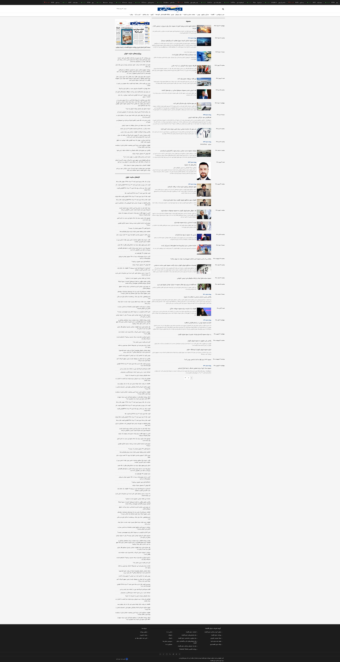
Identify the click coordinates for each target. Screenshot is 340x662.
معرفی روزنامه (143, 632)
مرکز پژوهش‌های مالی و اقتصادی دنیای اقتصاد (186, 642)
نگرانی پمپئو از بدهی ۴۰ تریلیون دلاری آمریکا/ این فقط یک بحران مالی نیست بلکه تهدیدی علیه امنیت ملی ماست (134, 136)
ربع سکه (334, 2)
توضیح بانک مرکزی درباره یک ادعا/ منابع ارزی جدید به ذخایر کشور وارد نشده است (133, 219)
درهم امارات (298, 2)
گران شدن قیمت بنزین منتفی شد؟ (141, 342)
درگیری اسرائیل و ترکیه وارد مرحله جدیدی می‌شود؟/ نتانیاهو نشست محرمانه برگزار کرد (133, 338)
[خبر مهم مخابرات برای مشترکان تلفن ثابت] (203, 106)
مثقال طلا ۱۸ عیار (196, 2)
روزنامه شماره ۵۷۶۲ (207, 142)
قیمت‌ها (157, 15)
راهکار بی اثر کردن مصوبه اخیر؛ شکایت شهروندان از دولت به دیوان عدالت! (191, 259)
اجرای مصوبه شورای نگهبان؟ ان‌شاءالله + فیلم (199, 350)
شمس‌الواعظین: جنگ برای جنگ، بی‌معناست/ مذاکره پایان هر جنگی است (133, 297)
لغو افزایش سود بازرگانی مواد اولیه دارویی (199, 117)
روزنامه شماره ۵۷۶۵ (207, 115)
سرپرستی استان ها (167, 641)
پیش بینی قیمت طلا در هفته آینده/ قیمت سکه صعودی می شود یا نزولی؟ (133, 84)
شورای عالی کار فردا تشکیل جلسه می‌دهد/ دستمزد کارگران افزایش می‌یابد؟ (134, 224)
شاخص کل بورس (260, 2)
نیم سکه (109, 2)
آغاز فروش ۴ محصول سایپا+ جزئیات (141, 154)
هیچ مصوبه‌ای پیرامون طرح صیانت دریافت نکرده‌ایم (182, 187)
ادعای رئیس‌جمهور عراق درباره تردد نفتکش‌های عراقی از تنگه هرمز (134, 245)
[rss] (170, 654)
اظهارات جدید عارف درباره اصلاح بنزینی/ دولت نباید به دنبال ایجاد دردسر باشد (134, 302)
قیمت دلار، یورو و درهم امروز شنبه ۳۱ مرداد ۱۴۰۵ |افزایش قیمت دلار (133, 185)
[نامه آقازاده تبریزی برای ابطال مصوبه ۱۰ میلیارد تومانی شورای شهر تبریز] (203, 287)
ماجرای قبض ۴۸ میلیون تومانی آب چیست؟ (139, 228)
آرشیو (151, 15)
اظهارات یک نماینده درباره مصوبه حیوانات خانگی (183, 309)
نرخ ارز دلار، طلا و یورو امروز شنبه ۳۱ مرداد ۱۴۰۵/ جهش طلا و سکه (133, 181)
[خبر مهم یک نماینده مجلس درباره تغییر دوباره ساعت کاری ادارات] (203, 133)
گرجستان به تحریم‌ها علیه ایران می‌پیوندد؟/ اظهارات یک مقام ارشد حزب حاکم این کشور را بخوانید (133, 269)
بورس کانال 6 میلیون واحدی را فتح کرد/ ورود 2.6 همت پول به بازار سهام (133, 456)
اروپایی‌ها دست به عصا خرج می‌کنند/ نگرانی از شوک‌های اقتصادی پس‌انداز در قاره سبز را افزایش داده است (134, 249)
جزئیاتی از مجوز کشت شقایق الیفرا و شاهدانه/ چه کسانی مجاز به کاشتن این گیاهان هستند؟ (134, 307)
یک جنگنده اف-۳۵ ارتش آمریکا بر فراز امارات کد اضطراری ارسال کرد (133, 112)
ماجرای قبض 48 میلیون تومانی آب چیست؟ (139, 449)
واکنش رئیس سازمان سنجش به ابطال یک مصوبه (197, 297)
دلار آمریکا (238, 2)
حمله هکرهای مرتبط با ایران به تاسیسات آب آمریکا (137, 375)
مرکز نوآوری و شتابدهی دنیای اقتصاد (187, 638)
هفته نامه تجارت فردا (216, 641)
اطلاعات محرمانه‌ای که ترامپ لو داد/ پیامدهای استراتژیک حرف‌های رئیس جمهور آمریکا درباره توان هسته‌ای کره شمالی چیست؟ (134, 292)
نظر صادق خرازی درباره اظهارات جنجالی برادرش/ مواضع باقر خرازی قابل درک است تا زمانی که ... (133, 328)
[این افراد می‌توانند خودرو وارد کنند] (203, 82)
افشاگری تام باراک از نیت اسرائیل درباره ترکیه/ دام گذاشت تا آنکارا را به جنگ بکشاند (133, 379)
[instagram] (179, 654)
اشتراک (170, 638)
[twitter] (176, 654)
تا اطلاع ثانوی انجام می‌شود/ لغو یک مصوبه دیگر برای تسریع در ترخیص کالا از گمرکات (174, 27)
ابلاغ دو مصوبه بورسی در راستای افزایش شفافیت (197, 323)
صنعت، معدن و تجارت (189, 15)
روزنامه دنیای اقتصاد (216, 635)
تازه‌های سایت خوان (133, 177)
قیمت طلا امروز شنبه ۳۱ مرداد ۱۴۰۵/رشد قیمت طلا (137, 193)
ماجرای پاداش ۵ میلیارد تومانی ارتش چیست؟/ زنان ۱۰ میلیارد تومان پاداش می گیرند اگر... (133, 316)
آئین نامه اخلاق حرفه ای (141, 638)
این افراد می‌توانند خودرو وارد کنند (186, 79)
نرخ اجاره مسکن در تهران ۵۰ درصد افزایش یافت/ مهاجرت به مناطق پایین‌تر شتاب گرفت (133, 141)
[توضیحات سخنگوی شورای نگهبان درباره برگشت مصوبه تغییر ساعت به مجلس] (203, 269)
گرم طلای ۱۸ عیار (219, 2)
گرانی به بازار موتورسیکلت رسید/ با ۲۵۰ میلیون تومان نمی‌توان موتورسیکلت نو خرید (134, 257)
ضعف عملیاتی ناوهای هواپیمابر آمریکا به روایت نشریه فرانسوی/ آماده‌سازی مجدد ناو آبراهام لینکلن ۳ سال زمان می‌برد (134, 351)
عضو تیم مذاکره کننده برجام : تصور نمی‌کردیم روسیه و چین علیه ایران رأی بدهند (133, 66)
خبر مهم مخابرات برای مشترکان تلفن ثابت (184, 103)
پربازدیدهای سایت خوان (132, 53)
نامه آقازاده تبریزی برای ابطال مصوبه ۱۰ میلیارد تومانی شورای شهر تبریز (176, 285)
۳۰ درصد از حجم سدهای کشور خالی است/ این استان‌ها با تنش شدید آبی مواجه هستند (132, 274)
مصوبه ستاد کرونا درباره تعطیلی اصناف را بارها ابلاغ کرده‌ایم (194, 368)
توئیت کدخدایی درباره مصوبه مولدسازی (185, 223)
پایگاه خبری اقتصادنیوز (215, 644)
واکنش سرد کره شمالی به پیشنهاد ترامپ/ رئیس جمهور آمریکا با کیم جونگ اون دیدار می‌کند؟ (133, 359)
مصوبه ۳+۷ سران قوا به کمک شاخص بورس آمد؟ (197, 360)
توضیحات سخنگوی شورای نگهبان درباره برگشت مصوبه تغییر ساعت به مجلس (175, 265)
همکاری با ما (169, 644)
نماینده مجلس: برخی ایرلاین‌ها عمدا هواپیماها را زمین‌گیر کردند (178, 246)
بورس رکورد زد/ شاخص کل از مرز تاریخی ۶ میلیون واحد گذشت (134, 355)
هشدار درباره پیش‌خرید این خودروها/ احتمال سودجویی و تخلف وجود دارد (134, 346)
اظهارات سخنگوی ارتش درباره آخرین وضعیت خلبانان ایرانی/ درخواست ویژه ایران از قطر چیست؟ (132, 146)
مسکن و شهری (205, 15)
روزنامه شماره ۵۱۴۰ (207, 365)
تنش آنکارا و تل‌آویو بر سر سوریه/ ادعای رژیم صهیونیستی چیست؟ (133, 312)
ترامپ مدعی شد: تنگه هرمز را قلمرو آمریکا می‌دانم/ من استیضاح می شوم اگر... (133, 121)
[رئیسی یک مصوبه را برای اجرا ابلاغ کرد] (203, 237)
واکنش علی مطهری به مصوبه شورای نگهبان (199, 341)
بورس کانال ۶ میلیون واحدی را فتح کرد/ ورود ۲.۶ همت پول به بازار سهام (133, 235)
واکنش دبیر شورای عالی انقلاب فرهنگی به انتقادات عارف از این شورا (133, 150)
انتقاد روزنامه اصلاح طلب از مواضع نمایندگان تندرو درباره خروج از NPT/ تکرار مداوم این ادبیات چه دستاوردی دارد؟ (133, 398)
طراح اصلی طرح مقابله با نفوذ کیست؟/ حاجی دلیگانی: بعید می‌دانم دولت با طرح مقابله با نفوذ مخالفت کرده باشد (133, 169)
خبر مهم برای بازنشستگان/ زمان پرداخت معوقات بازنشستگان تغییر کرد (132, 92)
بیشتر (131, 15)
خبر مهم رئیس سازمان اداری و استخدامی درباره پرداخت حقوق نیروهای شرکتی (134, 287)
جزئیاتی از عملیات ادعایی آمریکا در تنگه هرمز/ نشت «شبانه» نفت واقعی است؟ (134, 333)
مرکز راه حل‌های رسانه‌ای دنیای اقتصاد (187, 646)
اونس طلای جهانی (173, 2)
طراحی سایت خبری (121, 659)
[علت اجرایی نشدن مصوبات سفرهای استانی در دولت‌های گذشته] (203, 94)
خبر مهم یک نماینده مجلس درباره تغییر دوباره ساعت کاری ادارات (178, 129)
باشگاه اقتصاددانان (165, 15)
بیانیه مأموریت (143, 635)
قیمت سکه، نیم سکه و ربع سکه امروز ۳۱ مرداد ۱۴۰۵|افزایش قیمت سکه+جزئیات (133, 189)
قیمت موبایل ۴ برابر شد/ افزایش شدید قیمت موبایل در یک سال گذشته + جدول (134, 96)
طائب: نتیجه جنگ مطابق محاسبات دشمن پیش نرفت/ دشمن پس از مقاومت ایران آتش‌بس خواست (133, 241)
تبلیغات (170, 635)
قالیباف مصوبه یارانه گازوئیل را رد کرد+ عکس (183, 66)
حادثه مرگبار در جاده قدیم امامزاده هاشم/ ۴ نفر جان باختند (135, 129)
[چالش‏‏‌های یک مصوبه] (203, 170)
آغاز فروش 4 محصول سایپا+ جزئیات (141, 485)
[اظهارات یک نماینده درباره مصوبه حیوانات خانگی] (203, 312)
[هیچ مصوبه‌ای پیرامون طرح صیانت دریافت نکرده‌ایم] (203, 190)
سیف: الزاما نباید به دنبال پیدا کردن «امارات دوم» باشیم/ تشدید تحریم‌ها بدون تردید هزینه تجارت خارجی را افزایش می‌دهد (134, 209)
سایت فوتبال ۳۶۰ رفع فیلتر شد (142, 253)
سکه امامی (151, 2)
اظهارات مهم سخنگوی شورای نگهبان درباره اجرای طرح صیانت (179, 200)
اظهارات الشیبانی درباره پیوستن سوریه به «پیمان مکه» (137, 165)
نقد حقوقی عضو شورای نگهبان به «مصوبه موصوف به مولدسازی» (178, 211)
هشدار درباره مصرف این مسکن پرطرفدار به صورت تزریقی (136, 125)
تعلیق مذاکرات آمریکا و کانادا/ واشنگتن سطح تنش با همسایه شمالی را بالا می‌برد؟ (133, 388)
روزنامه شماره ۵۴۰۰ (207, 294)
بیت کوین (281, 2)
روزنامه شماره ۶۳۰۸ (192, 38)
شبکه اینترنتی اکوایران (215, 638)
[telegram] (173, 654)
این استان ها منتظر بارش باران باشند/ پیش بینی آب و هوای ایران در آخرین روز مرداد (133, 116)
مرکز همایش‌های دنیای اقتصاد (189, 635)
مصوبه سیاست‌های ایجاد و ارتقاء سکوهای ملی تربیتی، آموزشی (194, 278)
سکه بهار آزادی (130, 2)
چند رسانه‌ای (145, 15)
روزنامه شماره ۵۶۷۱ (192, 184)
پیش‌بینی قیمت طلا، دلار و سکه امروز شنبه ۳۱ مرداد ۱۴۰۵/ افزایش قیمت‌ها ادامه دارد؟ (133, 364)
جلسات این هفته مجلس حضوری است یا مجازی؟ (138, 278)
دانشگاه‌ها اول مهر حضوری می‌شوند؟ (141, 261)
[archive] (160, 654)
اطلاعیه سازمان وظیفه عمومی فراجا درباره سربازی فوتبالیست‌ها (135, 231)
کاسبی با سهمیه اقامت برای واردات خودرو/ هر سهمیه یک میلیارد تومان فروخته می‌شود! (134, 214)
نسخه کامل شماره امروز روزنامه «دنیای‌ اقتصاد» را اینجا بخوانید (133, 47)
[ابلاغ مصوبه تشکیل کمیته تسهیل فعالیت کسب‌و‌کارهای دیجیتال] (203, 41)
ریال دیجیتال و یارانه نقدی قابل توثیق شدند (184, 55)
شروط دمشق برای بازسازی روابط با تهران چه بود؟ (138, 109)
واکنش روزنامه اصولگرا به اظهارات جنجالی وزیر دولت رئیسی (135, 132)
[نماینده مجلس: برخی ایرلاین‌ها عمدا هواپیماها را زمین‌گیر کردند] (203, 249)
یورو (316, 2)
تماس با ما (169, 632)
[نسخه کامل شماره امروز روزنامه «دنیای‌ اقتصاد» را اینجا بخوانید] (132, 32)
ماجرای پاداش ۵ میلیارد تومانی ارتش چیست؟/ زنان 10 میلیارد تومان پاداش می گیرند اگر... (133, 536)
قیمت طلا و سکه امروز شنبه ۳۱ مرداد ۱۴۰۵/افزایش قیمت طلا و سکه (133, 200)
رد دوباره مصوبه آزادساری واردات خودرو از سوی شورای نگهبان (194, 334)
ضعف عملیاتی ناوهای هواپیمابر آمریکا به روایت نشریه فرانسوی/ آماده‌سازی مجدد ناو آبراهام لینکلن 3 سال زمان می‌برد (134, 572)
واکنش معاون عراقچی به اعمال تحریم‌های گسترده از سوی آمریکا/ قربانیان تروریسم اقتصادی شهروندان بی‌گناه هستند (134, 282)
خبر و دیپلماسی (220, 15)
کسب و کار (138, 15)
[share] (166, 654)
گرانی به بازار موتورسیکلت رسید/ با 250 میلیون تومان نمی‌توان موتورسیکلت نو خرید (134, 478)
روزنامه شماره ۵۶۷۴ (192, 162)
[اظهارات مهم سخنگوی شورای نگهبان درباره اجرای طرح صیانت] (203, 202)
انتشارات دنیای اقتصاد (191, 632)
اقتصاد (212, 15)
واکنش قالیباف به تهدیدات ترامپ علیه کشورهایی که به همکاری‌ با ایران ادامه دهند (132, 204)
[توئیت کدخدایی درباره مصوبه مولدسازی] (203, 225)
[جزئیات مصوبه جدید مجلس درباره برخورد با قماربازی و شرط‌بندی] (203, 153)
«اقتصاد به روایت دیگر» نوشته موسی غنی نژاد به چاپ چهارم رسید (133, 384)
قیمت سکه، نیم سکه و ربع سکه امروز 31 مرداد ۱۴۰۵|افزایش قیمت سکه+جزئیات (133, 409)
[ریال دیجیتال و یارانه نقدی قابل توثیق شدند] (203, 56)
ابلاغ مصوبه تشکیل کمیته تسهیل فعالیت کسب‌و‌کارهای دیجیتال (178, 41)
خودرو (172, 15)
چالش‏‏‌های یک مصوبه (190, 165)
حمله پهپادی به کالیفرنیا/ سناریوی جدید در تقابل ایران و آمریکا (134, 88)
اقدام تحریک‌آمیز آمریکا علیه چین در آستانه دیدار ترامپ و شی (135, 369)
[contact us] (163, 654)
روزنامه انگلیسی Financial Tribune (187, 649)
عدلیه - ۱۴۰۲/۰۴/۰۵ (205, 144)
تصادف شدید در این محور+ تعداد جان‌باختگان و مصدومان (135, 372)
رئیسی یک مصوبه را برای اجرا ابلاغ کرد (185, 235)
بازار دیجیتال (178, 15)
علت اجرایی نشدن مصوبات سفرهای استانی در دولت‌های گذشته (179, 90)
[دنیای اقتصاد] (170, 9)
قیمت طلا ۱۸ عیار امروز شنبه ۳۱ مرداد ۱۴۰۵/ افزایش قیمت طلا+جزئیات (132, 196)
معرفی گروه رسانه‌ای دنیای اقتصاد (212, 632)
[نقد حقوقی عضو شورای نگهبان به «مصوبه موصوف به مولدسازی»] (203, 214)
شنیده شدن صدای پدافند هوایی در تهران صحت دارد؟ (136, 157)
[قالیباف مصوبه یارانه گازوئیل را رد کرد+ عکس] (203, 69)
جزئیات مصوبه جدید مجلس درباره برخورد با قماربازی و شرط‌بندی (178, 151)
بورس (198, 15)
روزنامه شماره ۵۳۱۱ (207, 320)
